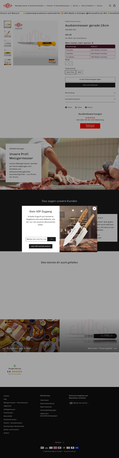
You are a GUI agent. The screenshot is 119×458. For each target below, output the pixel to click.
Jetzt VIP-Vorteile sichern (40, 246)
